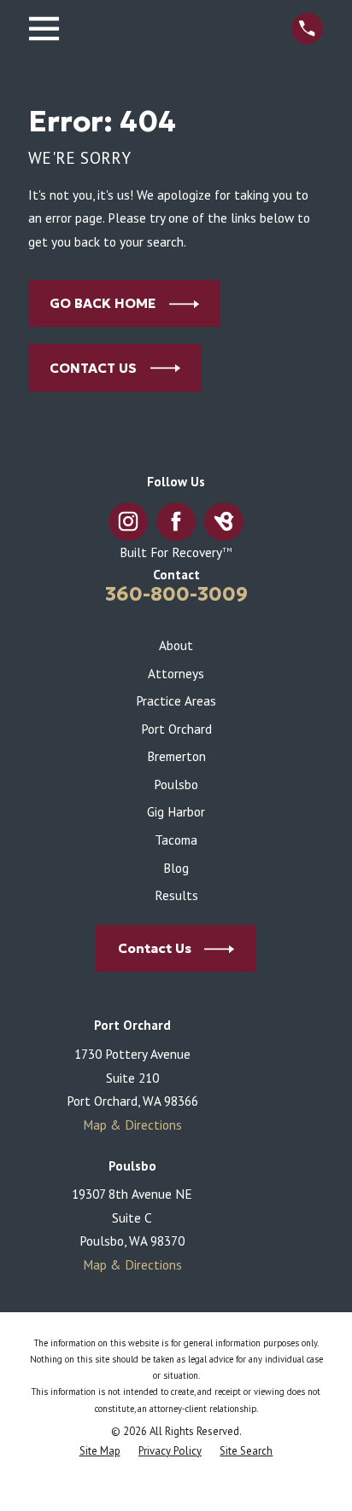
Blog (176, 867)
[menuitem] (99, 1452)
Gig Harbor (176, 811)
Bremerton (176, 755)
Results (176, 895)
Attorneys (176, 673)
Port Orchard (176, 728)
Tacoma (176, 839)
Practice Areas (176, 700)
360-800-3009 (176, 594)
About (176, 645)
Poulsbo (176, 784)
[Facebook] (176, 522)
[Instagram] (128, 522)
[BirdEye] (224, 522)
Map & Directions (132, 1124)
